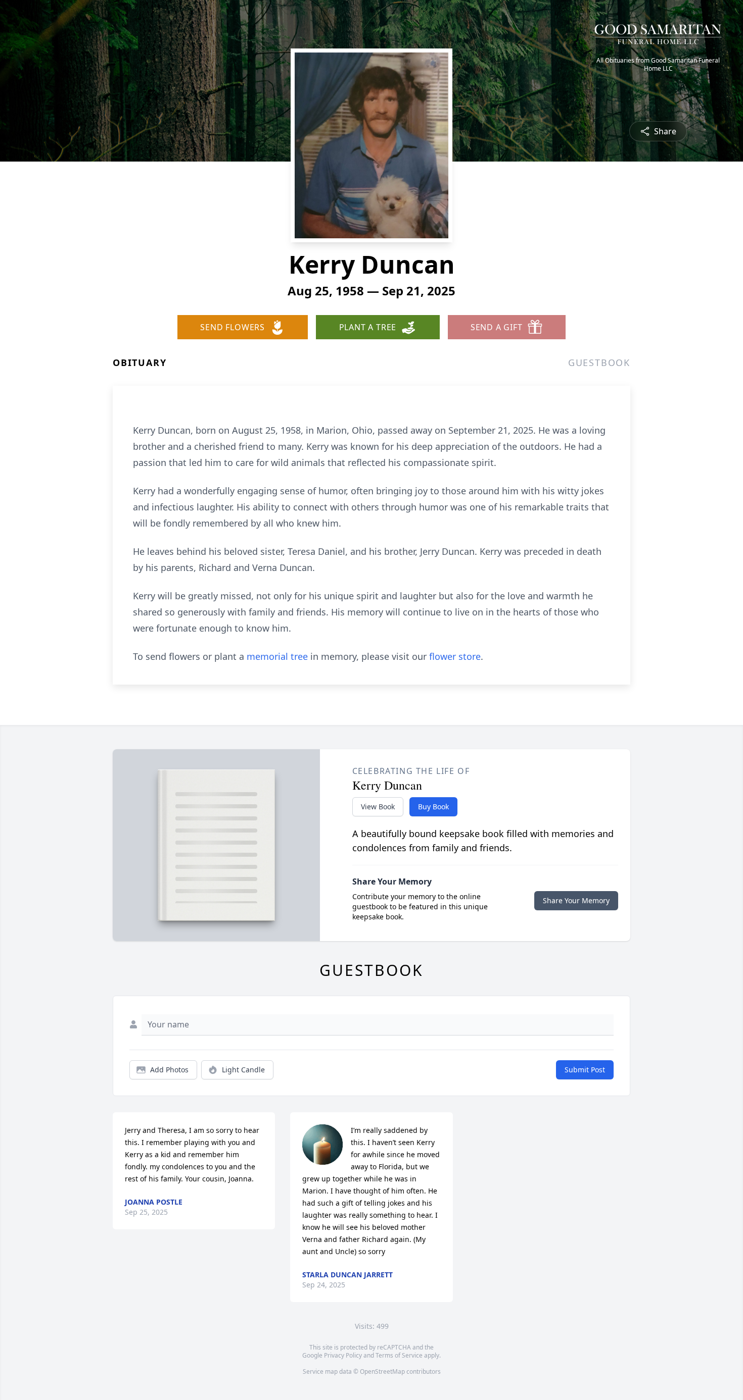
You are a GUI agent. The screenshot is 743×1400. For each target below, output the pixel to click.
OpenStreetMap (382, 1371)
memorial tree (277, 656)
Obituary (139, 362)
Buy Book (433, 806)
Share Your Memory (576, 900)
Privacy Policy (343, 1355)
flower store (455, 656)
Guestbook (599, 362)
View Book (378, 806)
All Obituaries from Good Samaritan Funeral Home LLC (658, 65)
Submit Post (585, 1069)
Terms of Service (399, 1355)
